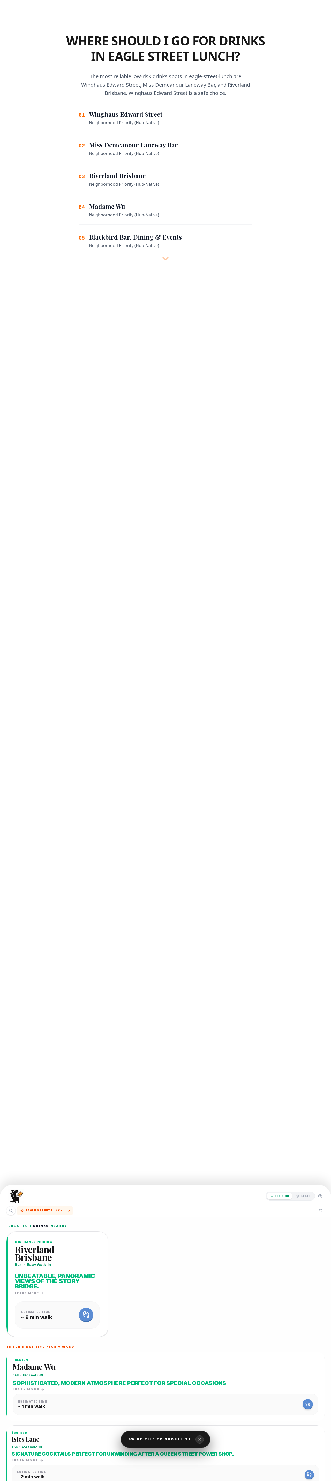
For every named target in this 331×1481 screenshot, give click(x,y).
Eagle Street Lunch (44, 1210)
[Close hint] (199, 1439)
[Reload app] (321, 1211)
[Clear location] (69, 1210)
